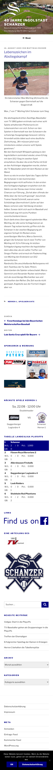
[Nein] (49, 760)
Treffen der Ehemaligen (15, 636)
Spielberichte (27, 302)
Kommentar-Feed (12, 740)
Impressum (9, 712)
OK (11, 764)
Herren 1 (12, 302)
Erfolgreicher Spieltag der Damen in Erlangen (25, 642)
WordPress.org (11, 745)
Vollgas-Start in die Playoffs (17, 622)
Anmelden (9, 729)
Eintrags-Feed (11, 734)
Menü (28, 38)
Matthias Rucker (36, 48)
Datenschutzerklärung (15, 706)
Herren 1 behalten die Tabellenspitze (21, 647)
